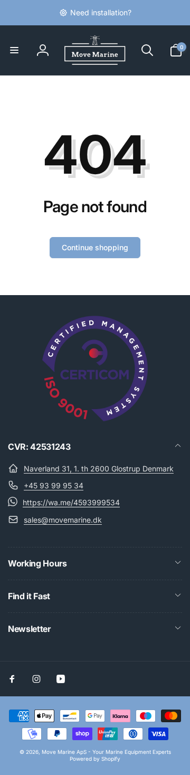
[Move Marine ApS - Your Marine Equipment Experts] (95, 418)
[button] (14, 50)
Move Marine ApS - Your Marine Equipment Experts (106, 752)
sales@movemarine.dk (63, 519)
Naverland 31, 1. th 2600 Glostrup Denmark (99, 468)
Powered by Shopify (95, 758)
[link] (95, 12)
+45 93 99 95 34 (53, 485)
